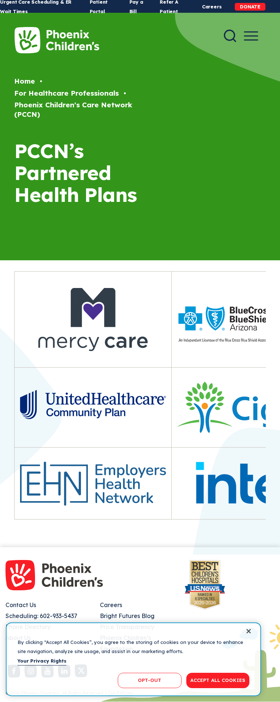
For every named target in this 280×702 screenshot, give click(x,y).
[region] (133, 659)
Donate (250, 6)
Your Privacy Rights (42, 661)
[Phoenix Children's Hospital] (57, 40)
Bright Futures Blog (127, 615)
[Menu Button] (251, 36)
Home (24, 81)
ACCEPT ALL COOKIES (217, 680)
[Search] (230, 35)
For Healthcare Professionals (66, 93)
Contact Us (20, 605)
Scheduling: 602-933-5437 (41, 615)
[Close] (249, 631)
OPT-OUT (149, 680)
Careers (211, 6)
